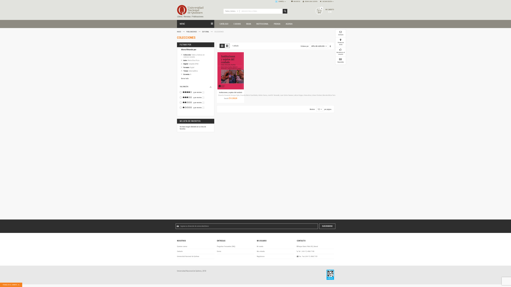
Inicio (179, 32)
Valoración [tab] (184, 87)
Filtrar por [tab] (185, 44)
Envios (219, 251)
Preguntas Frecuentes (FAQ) (226, 246)
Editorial (205, 32)
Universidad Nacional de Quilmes (188, 256)
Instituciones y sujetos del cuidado (230, 92)
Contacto (180, 251)
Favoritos (296, 1)
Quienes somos (182, 246)
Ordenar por (305, 46)
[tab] (195, 62)
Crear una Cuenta (311, 1)
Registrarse (260, 256)
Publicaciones (191, 32)
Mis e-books (261, 251)
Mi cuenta (260, 246)
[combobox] (255, 11)
